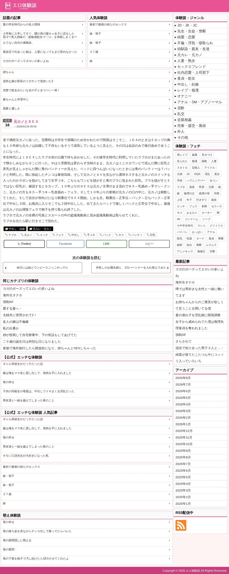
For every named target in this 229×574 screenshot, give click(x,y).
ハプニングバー (196, 180)
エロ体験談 (193, 570)
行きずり (201, 199)
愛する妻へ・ (12, 308)
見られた (182, 161)
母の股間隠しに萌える (17, 540)
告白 (189, 244)
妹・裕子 (95, 33)
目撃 (212, 251)
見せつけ (207, 154)
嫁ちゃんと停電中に (16, 99)
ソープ (206, 219)
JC (188, 174)
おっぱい (197, 232)
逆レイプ (182, 154)
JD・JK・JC (187, 25)
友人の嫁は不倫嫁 (16, 322)
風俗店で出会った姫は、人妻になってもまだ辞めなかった (40, 51)
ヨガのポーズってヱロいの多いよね (26, 60)
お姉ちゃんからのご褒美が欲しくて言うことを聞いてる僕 (200, 305)
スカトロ (182, 167)
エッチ (44, 234)
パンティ (137, 234)
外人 (180, 131)
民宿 (201, 186)
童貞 (211, 238)
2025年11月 (184, 437)
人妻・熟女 (186, 61)
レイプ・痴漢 (188, 90)
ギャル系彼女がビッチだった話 (23, 363)
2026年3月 (183, 411)
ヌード (200, 238)
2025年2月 (183, 497)
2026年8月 (183, 378)
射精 (204, 206)
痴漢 (194, 161)
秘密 (179, 244)
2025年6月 (183, 470)
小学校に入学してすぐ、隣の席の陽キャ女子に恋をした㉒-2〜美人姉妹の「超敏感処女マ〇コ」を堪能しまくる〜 (40, 35)
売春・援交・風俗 (191, 126)
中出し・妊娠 (17, 228)
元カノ (28, 234)
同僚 (216, 193)
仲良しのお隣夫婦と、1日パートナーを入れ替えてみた (131, 267)
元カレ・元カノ (42, 228)
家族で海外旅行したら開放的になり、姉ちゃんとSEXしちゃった (49, 348)
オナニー (184, 96)
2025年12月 (184, 431)
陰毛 (179, 238)
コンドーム (191, 219)
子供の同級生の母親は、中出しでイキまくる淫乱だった (38, 391)
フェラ (60, 234)
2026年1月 (183, 424)
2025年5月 (183, 477)
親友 (214, 199)
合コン (214, 180)
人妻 (214, 161)
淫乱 (207, 174)
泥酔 (180, 108)
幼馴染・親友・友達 (193, 49)
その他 (182, 137)
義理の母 (204, 193)
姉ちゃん (8, 72)
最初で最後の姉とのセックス (108, 24)
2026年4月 (183, 404)
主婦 (179, 174)
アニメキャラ (185, 251)
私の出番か (11, 328)
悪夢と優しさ (11, 108)
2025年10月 (184, 444)
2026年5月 (183, 398)
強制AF (8, 302)
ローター (207, 212)
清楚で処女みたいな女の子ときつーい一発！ (31, 90)
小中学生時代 (185, 225)
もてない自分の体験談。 (18, 42)
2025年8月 (183, 457)
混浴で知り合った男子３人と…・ (200, 348)
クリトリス (216, 225)
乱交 (180, 114)
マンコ (201, 225)
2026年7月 (183, 384)
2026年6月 (183, 391)
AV (178, 219)
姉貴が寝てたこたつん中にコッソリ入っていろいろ (200, 358)
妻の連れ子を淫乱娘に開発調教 (198, 315)
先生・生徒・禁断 (191, 31)
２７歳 (94, 51)
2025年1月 (183, 503)
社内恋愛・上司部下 (193, 72)
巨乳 (152, 234)
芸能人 (196, 167)
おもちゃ (192, 212)
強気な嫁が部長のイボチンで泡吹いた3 (28, 81)
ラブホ (12, 234)
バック (107, 234)
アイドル (209, 167)
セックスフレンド (191, 67)
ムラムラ (211, 244)
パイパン (182, 232)
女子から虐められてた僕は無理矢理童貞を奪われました (200, 325)
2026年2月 (183, 417)
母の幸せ (8, 382)
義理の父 (189, 193)
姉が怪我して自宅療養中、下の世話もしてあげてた (40, 335)
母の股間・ (10, 549)
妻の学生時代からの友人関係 (21, 24)
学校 (179, 180)
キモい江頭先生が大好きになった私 (26, 455)
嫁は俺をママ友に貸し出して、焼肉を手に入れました (37, 372)
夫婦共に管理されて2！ (20, 315)
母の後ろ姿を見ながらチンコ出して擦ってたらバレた (37, 531)
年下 (189, 199)
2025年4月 (183, 484)
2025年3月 (183, 490)
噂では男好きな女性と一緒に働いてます (200, 292)
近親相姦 (184, 120)
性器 (189, 238)
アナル (211, 232)
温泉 (192, 186)
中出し (75, 234)
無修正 (201, 251)
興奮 (221, 238)
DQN (197, 174)
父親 (211, 186)
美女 (217, 174)
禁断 (199, 244)
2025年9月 (183, 451)
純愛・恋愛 (186, 37)
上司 (179, 199)
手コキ (91, 234)
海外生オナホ (12, 295)
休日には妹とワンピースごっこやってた (42, 267)
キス (121, 234)
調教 (204, 161)
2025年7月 (183, 464)
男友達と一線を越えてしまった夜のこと (28, 400)
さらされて (184, 341)
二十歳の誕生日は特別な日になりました (32, 341)
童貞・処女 (186, 78)
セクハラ (216, 206)
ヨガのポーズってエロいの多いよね (28, 288)
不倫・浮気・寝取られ (195, 43)
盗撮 (194, 154)
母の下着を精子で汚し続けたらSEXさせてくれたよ (36, 558)
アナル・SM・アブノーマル (199, 102)
